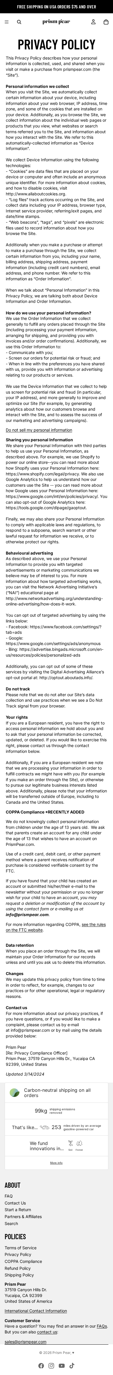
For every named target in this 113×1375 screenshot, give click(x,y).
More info (56, 1162)
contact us (47, 1331)
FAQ (9, 1196)
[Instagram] (51, 1365)
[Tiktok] (71, 1365)
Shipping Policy (19, 1274)
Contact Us (15, 1202)
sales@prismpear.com (25, 1341)
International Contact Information (36, 1310)
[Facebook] (41, 1365)
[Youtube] (61, 1365)
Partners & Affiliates (23, 1216)
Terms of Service (21, 1247)
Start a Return (18, 1209)
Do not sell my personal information (39, 429)
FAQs (102, 1326)
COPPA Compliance (23, 1261)
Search (11, 1223)
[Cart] (106, 22)
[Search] (19, 22)
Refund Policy (18, 1268)
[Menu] (6, 22)
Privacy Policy (18, 1254)
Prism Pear (61, 1352)
